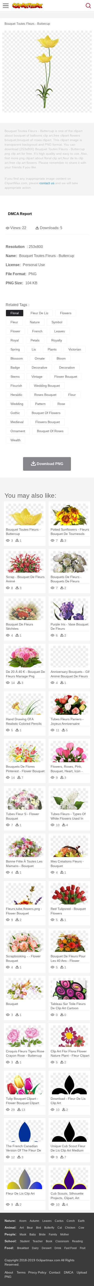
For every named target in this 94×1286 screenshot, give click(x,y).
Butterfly (49, 1227)
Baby (32, 1234)
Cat (59, 1227)
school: (11, 1241)
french (37, 331)
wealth (15, 440)
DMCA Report (20, 214)
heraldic (16, 395)
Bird (38, 1227)
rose (61, 404)
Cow (81, 1227)
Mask (23, 1234)
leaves (59, 331)
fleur (14, 322)
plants (52, 349)
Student (24, 1241)
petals (35, 340)
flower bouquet (65, 376)
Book (49, 1241)
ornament (17, 431)
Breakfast (23, 1248)
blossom (16, 358)
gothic (15, 413)
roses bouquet (45, 395)
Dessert (46, 1248)
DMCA (68, 1272)
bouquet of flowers (46, 413)
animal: (10, 1227)
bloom (61, 358)
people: (10, 1234)
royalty (56, 340)
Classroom (62, 1241)
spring (15, 349)
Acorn (22, 1220)
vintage (36, 376)
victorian (74, 349)
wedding (16, 404)
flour (72, 395)
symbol (57, 322)
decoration (67, 367)
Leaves (47, 1220)
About (9, 1272)
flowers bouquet (47, 422)
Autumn (34, 1220)
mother (64, 1234)
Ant (22, 1227)
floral (14, 313)
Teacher (38, 1241)
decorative (39, 367)
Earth (81, 1220)
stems (15, 376)
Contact (54, 1272)
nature (35, 322)
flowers (65, 313)
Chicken (70, 1227)
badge (15, 367)
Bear (30, 1227)
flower (15, 331)
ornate (40, 358)
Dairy (35, 1248)
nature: (10, 1220)
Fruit (82, 1248)
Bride (42, 1234)
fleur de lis (39, 313)
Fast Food (70, 1248)
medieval (17, 422)
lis (34, 349)
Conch (71, 1220)
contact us (46, 183)
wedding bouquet (47, 385)
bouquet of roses (50, 431)
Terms (21, 1272)
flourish (16, 385)
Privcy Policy (37, 1272)
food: (9, 1248)
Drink (58, 1248)
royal (14, 340)
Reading (77, 1241)
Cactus (59, 1220)
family (53, 1234)
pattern (40, 404)
